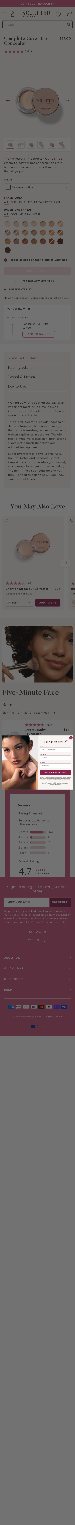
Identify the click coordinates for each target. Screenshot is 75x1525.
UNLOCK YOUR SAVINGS (55, 772)
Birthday (42, 762)
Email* (41, 746)
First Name (43, 754)
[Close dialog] (70, 737)
